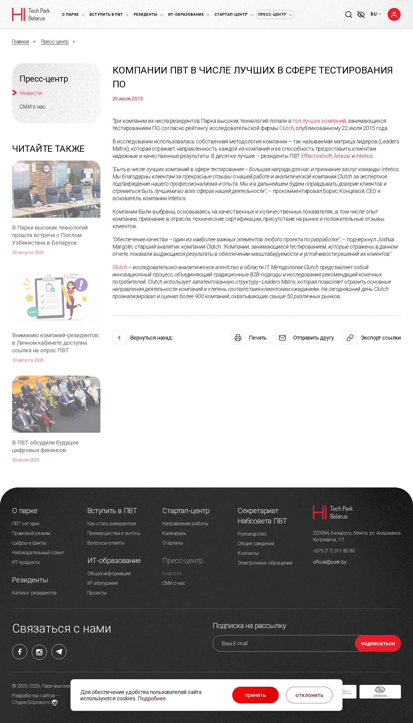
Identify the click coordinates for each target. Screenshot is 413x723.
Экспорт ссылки (381, 337)
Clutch (286, 128)
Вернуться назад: (151, 337)
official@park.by (329, 562)
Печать (257, 337)
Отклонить (309, 695)
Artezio (342, 156)
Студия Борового (31, 702)
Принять (255, 695)
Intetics (364, 156)
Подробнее (151, 698)
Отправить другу (313, 337)
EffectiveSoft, (317, 156)
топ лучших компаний (319, 121)
